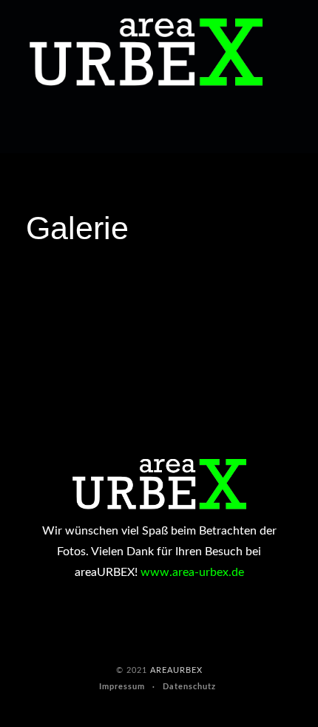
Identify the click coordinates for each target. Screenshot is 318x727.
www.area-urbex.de (192, 572)
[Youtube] (41, 128)
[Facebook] (14, 128)
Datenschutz (189, 687)
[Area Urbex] (146, 52)
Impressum (122, 687)
